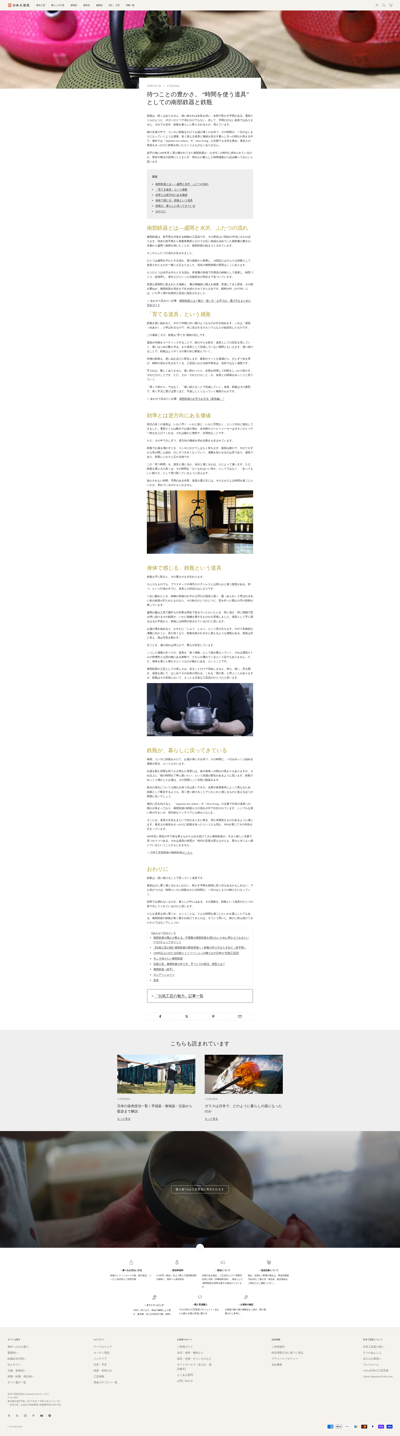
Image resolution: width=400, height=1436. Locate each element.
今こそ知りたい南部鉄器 (168, 958)
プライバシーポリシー (285, 1358)
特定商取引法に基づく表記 (287, 1352)
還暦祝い (13, 1352)
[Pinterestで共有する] (213, 1016)
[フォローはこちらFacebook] (9, 1415)
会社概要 (277, 1364)
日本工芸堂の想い (373, 1346)
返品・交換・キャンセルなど (194, 1358)
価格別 (99, 5)
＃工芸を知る (173, 86)
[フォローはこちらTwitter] (17, 1415)
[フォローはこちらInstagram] (25, 1415)
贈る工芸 (40, 5)
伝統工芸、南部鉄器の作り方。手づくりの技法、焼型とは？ (189, 963)
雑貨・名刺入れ (103, 1370)
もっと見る (123, 1118)
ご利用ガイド (185, 1346)
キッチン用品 (102, 1352)
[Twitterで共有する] (186, 1016)
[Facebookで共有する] (160, 1016)
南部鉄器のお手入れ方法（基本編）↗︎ (202, 398)
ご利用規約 (278, 1346)
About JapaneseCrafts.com (377, 1376)
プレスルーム (371, 1364)
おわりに (160, 211)
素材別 (86, 5)
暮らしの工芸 (57, 5)
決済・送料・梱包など (190, 1352)
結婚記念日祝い (17, 1358)
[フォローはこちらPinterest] (33, 1415)
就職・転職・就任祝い (21, 1376)
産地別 (74, 5)
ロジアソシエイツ (164, 974)
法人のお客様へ (372, 1358)
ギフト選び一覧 (17, 1382)
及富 (156, 980)
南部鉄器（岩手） (164, 969)
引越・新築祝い (17, 1370)
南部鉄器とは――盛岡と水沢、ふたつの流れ (182, 184)
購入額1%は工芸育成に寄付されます (200, 1189)
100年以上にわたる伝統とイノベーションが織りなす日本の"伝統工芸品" (196, 953)
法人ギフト (14, 1364)
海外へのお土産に (18, 1346)
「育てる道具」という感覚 (171, 189)
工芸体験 (99, 1376)
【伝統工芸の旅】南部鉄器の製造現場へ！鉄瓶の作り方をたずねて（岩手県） (199, 947)
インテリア (100, 1358)
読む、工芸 (114, 5)
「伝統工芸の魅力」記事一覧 (179, 996)
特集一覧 (130, 5)
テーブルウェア (103, 1346)
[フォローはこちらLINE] (49, 1415)
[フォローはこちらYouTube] (41, 1415)
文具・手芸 (100, 1364)
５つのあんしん (372, 1352)
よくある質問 (185, 1374)
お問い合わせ (185, 1380)
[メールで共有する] (240, 1016)
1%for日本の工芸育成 (375, 1370)
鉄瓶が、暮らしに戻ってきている (175, 205)
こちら (189, 852)
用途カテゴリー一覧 (106, 1382)
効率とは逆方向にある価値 (171, 194)
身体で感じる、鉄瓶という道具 (174, 200)
